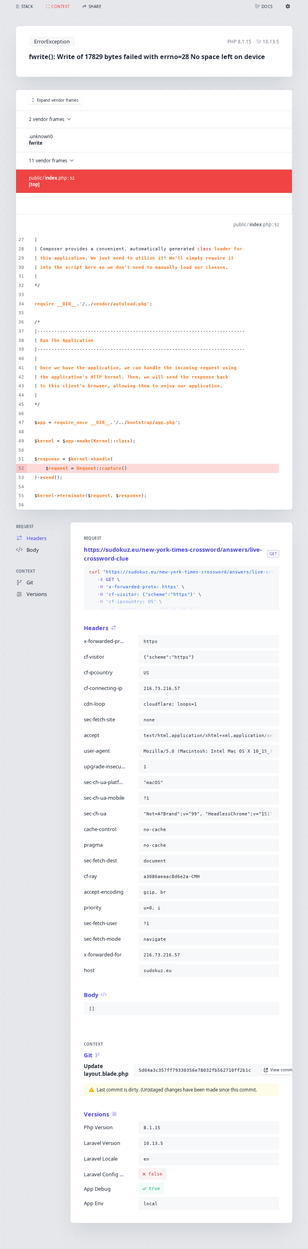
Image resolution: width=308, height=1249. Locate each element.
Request (25, 526)
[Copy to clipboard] (271, 572)
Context (26, 571)
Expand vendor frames (58, 100)
